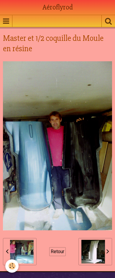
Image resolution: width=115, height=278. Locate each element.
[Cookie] (12, 266)
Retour (57, 251)
